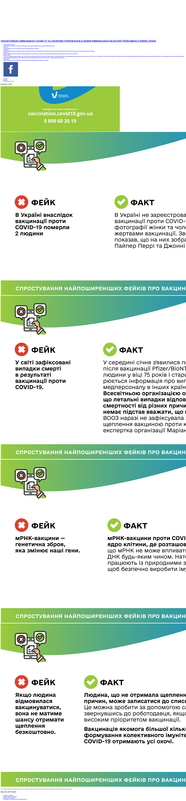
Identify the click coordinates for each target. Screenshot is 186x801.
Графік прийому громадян (32, 48)
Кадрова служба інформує (58, 57)
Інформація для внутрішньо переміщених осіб (129, 56)
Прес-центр (6, 58)
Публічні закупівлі (42, 51)
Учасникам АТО (114, 56)
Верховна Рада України (9, 797)
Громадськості (6, 55)
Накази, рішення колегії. (9, 53)
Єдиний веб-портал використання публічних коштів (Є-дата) (66, 51)
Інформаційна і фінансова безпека (39, 60)
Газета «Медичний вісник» (24, 60)
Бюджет (49, 51)
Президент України (8, 795)
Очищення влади (33, 51)
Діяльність (6, 49)
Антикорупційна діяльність (88, 51)
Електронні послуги (21, 48)
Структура (19, 45)
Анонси (9, 60)
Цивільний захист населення (63, 56)
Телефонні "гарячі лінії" (104, 56)
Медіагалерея (14, 60)
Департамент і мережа (8, 44)
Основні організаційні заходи (10, 51)
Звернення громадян (75, 56)
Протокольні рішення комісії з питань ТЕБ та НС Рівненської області (33, 53)
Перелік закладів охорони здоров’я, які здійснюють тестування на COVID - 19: (32, 57)
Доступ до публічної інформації (11, 56)
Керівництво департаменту (10, 45)
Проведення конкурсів (23, 51)
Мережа (48, 45)
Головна (5, 78)
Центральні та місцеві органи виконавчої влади (15, 799)
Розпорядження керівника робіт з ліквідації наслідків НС (64, 53)
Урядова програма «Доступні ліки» (89, 56)
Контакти (52, 45)
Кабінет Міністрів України (10, 796)
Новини (5, 60)
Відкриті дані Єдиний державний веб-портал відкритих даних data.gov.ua (37, 56)
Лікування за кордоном (146, 56)
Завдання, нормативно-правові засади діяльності (34, 45)
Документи (6, 52)
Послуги (5, 47)
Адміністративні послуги (9, 48)
